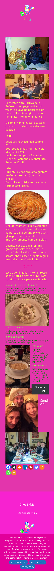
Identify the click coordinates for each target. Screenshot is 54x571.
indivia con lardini (14, 336)
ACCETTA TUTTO (18, 562)
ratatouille (37, 346)
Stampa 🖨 (40, 388)
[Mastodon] (36, 467)
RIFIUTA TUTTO (38, 562)
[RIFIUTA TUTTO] (50, 552)
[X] (13, 467)
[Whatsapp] (8, 472)
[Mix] (41, 467)
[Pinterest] (30, 467)
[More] (13, 472)
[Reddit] (19, 467)
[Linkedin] (25, 467)
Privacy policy (27, 566)
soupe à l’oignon (14, 327)
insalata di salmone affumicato (21, 285)
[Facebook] (8, 467)
